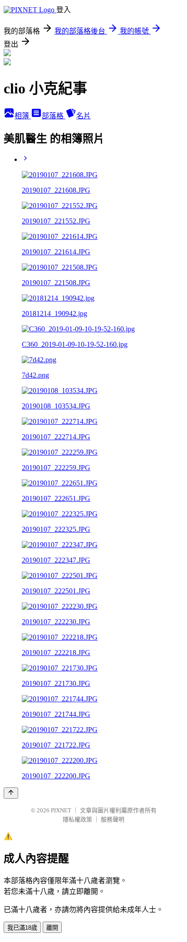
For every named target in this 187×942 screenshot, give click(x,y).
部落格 (53, 116)
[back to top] (11, 793)
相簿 (23, 116)
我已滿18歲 (22, 927)
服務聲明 (112, 819)
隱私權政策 (77, 819)
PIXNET (61, 810)
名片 (83, 116)
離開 (52, 927)
